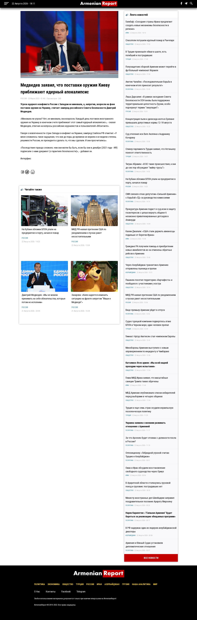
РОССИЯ (25, 238)
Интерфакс (26, 158)
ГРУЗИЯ (128, 111)
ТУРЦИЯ (128, 59)
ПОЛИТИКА (129, 89)
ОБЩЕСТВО (129, 44)
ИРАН (127, 33)
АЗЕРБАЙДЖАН (131, 272)
